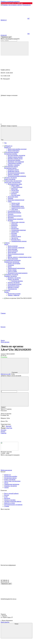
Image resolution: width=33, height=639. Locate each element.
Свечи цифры (15, 204)
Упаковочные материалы (11, 262)
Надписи (14, 193)
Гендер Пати (15, 190)
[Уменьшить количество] (15, 383)
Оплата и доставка (9, 500)
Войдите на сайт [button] (6, 374)
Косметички (15, 228)
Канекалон (14, 225)
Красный (8, 426)
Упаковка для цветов (10, 276)
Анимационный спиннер (18, 241)
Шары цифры (15, 185)
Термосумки (15, 231)
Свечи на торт (15, 203)
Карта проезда (5, 622)
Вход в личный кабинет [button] (11, 493)
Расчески (14, 227)
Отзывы (6, 506)
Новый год (7, 147)
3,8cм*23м (9, 428)
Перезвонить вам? (6, 37)
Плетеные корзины (17, 281)
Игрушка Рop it (15, 239)
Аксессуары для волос (18, 222)
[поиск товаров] (15, 48)
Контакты (7, 498)
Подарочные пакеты (10, 168)
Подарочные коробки (10, 154)
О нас (6, 496)
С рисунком (14, 192)
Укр (5, 143)
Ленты (6, 244)
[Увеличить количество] (15, 399)
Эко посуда (14, 238)
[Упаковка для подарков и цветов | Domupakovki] (9, 450)
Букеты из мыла (16, 236)
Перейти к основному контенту (10, 1)
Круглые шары (15, 195)
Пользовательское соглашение (13, 504)
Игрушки (14, 233)
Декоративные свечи (17, 206)
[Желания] (16, 88)
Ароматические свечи (17, 208)
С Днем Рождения (16, 187)
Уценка (6, 292)
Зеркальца (14, 223)
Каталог (6, 495)
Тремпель (14, 235)
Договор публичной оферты (12, 501)
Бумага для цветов (9, 179)
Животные (14, 188)
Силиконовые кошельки (18, 230)
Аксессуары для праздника (12, 182)
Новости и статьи (9, 503)
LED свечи (14, 209)
